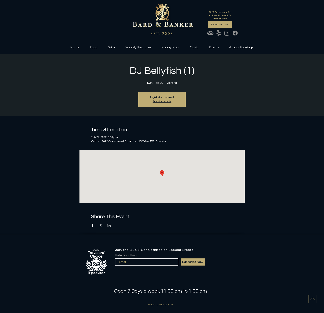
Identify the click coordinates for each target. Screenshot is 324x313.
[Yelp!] (218, 33)
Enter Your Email (126, 255)
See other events (162, 101)
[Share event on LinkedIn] (109, 225)
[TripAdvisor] (210, 33)
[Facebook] (235, 33)
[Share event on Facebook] (92, 225)
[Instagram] (227, 33)
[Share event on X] (100, 225)
